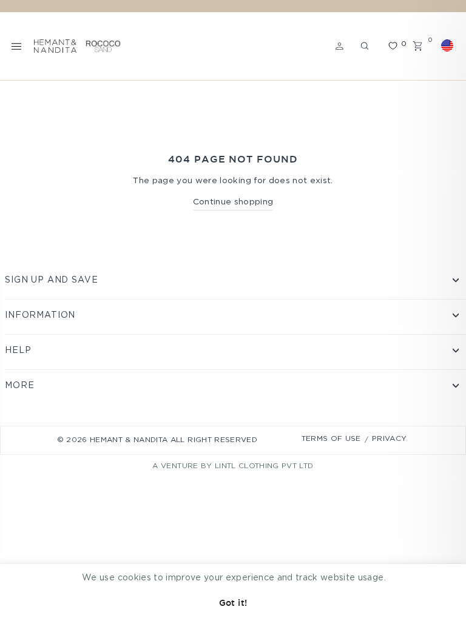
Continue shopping (233, 202)
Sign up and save (51, 280)
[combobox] (449, 45)
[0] (393, 46)
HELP (18, 350)
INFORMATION (40, 315)
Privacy (389, 438)
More (19, 385)
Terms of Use (331, 438)
